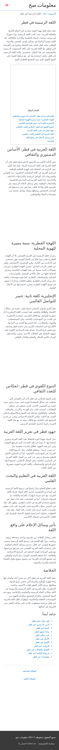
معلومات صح (42, 5)
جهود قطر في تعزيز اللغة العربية (40, 130)
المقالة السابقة (29, 671)
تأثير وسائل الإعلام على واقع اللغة (40, 137)
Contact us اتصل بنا (27, 743)
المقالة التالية (29, 679)
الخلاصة (51, 141)
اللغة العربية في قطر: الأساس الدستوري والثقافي (33, 116)
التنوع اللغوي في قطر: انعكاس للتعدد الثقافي (35, 127)
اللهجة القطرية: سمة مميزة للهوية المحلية (36, 119)
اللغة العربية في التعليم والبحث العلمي (38, 134)
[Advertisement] (34, 87)
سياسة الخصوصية (46, 743)
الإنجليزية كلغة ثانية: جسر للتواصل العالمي (36, 123)
